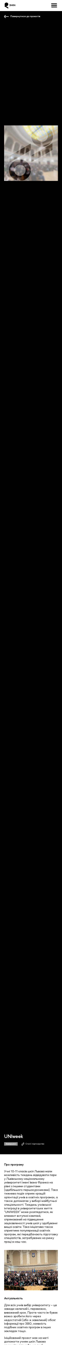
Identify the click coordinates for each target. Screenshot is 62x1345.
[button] (54, 5)
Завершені (11, 1144)
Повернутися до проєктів (25, 16)
